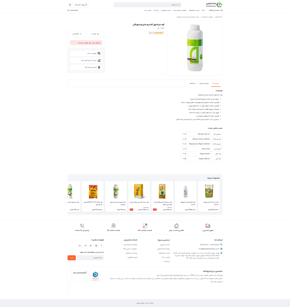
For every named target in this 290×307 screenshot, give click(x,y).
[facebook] (101, 245)
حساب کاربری (165, 245)
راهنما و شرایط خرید (130, 245)
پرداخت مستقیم (131, 253)
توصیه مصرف (204, 83)
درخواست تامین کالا (130, 249)
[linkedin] (80, 245)
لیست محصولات (164, 253)
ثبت (71, 258)
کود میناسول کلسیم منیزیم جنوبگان (188, 17)
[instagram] (96, 245)
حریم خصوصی (132, 257)
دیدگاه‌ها (193, 83)
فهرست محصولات (206, 17)
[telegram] (85, 245)
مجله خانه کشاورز (163, 249)
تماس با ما (166, 257)
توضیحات (215, 83)
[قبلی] (222, 196)
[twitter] (90, 245)
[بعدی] (67, 196)
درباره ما (167, 261)
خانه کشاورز (218, 17)
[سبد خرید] (70, 4)
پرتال (138, 303)
